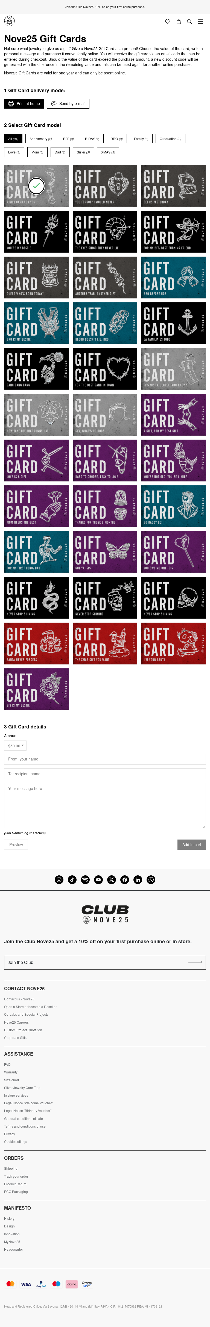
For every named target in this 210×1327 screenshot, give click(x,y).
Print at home (28, 103)
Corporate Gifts (15, 1037)
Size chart (11, 1080)
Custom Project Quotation (23, 1030)
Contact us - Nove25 (19, 999)
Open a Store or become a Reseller (30, 1006)
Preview (16, 844)
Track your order (16, 1176)
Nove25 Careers (16, 1022)
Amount (11, 735)
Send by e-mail (72, 103)
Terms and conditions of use (25, 1126)
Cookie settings (15, 1141)
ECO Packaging (16, 1191)
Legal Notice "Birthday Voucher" (27, 1110)
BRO (117, 138)
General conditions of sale (23, 1118)
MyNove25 (12, 1241)
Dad (60, 152)
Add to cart (191, 844)
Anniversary (41, 138)
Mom (37, 152)
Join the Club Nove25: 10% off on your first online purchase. (105, 6)
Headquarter (13, 1249)
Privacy (9, 1134)
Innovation (12, 1234)
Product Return (15, 1184)
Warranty (11, 1072)
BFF (68, 138)
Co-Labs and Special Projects (26, 1014)
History (9, 1218)
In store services (16, 1095)
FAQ (7, 1064)
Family (141, 138)
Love (14, 152)
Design (9, 1226)
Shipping (11, 1168)
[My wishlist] (167, 21)
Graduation (170, 138)
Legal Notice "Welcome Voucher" (28, 1103)
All (13, 138)
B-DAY (92, 138)
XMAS (108, 152)
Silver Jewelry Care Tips (22, 1087)
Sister (83, 152)
